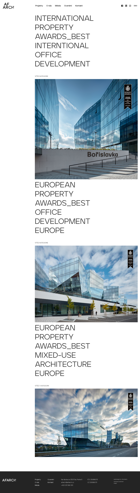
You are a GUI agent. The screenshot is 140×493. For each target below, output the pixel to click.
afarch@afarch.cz (67, 482)
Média (58, 6)
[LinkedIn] (126, 6)
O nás (49, 6)
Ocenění (68, 6)
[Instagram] (129, 6)
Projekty (39, 6)
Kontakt (79, 6)
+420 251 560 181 (67, 485)
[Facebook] (121, 6)
